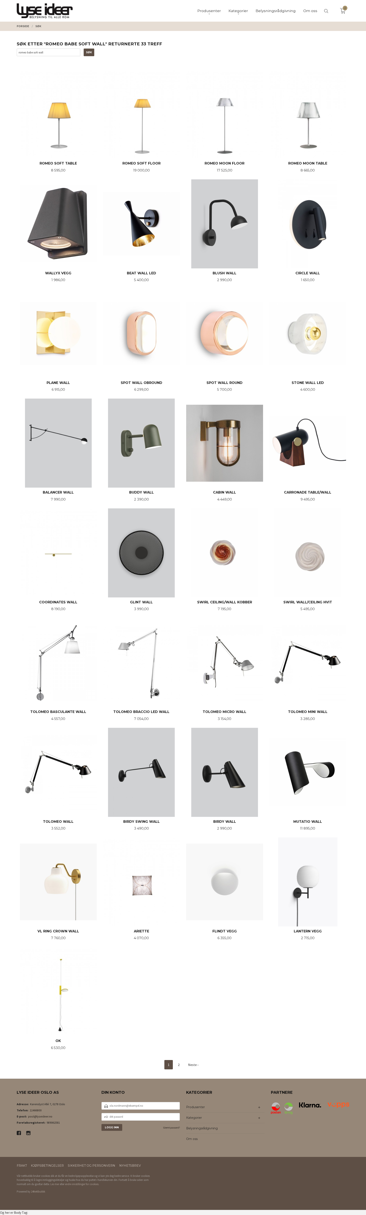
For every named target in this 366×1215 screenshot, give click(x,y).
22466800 (36, 1110)
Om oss (192, 1139)
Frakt (22, 1166)
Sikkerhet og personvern (91, 1166)
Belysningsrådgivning (202, 1128)
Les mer (54, 1184)
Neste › (193, 1065)
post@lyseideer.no (40, 1116)
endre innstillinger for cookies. (82, 1184)
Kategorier (194, 1118)
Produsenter (195, 1107)
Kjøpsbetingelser (47, 1166)
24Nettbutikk (38, 1191)
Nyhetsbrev (130, 1166)
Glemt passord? (171, 1127)
